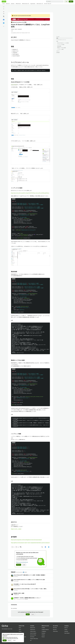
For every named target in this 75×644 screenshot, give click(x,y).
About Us (66, 627)
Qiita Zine (54, 629)
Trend (3, 3)
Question (12, 3)
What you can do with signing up (22, 562)
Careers (65, 629)
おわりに (58, 50)
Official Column (25, 3)
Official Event (18, 3)
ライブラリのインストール (61, 39)
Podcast (43, 636)
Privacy (20, 631)
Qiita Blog (66, 631)
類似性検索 (59, 46)
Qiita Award (32, 636)
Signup (71, 1)
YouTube (43, 634)
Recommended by (19, 572)
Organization (32, 3)
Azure (16, 29)
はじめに (58, 36)
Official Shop (55, 631)
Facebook (43, 633)
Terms (20, 629)
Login (66, 1)
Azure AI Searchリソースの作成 (63, 42)
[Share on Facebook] (3, 19)
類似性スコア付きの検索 (61, 47)
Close (14, 640)
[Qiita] (4, 1)
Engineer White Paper (34, 638)
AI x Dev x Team (47, 3)
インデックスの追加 (60, 44)
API (30, 640)
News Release (67, 633)
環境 (57, 38)
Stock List (8, 3)
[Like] (3, 7)
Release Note (32, 627)
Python (12, 29)
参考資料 (58, 52)
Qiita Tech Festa (33, 634)
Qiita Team (55, 627)
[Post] (3, 16)
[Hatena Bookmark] (3, 23)
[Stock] (3, 12)
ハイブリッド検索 (60, 49)
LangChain (20, 29)
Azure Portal (14, 84)
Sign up (9, 640)
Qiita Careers (40, 3)
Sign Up (32, 614)
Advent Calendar (33, 633)
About (20, 627)
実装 (57, 41)
